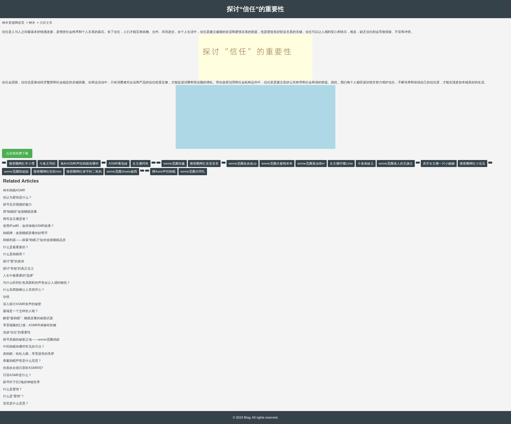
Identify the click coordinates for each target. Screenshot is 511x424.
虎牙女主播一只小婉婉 (439, 163)
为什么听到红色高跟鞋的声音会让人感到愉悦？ (36, 282)
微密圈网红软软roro (47, 171)
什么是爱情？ (12, 389)
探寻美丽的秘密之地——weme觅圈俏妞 (31, 339)
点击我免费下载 (17, 153)
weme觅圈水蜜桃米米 (276, 163)
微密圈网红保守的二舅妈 (84, 171)
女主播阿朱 (141, 163)
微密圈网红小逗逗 (472, 163)
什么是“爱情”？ (13, 396)
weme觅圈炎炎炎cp (242, 163)
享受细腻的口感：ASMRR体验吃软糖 (29, 325)
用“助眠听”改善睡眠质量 (20, 211)
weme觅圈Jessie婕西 (122, 171)
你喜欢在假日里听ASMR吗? (23, 368)
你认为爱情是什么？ (17, 197)
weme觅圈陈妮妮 (16, 171)
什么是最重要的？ (16, 247)
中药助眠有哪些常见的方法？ (24, 346)
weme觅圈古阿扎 (192, 171)
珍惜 (6, 296)
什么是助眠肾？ (14, 254)
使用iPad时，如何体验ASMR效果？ (28, 225)
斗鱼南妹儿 (366, 163)
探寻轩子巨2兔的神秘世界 (21, 382)
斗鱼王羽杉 (47, 163)
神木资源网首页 (13, 22)
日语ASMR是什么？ (17, 375)
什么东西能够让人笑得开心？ (24, 289)
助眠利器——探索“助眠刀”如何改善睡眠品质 (34, 240)
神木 (32, 22)
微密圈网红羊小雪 (22, 163)
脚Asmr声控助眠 (163, 171)
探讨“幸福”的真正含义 (18, 268)
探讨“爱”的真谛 (13, 261)
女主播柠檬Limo (341, 163)
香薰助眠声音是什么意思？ (22, 360)
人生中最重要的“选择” (18, 275)
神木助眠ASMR (14, 190)
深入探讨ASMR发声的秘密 (22, 304)
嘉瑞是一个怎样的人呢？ (20, 311)
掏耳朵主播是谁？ (16, 218)
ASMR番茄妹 (118, 163)
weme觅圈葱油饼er (311, 163)
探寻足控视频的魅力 (17, 204)
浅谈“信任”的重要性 (17, 332)
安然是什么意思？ (16, 403)
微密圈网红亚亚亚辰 (204, 163)
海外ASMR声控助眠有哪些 (79, 163)
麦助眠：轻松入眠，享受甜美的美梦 (28, 353)
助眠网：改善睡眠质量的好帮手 (25, 233)
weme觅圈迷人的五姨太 (396, 163)
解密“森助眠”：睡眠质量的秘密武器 (28, 318)
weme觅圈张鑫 (174, 163)
